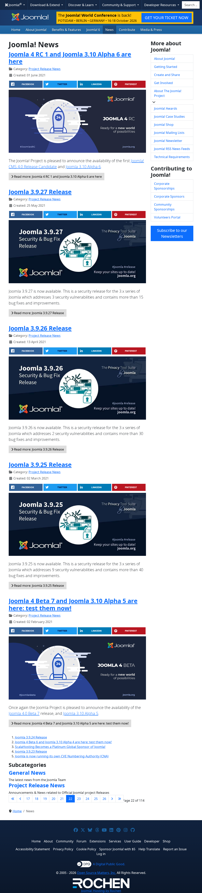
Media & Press (151, 30)
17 (28, 799)
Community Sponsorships (164, 206)
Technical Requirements (172, 157)
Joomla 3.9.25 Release (40, 464)
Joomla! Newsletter (168, 141)
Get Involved (163, 83)
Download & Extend (45, 5)
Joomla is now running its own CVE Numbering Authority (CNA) (61, 756)
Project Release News (45, 69)
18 (36, 799)
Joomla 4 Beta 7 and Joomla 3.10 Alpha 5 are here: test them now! (73, 604)
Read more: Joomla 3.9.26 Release (38, 449)
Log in (101, 854)
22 (70, 799)
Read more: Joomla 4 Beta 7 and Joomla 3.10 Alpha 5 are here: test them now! (71, 723)
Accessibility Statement (33, 849)
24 (87, 799)
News (109, 30)
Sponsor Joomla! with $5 (117, 849)
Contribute (127, 30)
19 (45, 799)
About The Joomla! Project (167, 93)
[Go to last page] (119, 798)
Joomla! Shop (164, 124)
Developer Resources (160, 5)
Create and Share (167, 75)
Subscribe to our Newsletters (172, 233)
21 (62, 799)
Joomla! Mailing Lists (169, 132)
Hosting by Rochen (101, 890)
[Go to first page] (13, 798)
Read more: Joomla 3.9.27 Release (38, 313)
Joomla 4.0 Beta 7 (24, 713)
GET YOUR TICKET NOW (166, 17)
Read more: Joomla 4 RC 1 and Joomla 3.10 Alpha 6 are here (57, 176)
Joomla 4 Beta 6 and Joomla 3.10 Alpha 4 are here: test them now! (63, 742)
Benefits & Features (66, 30)
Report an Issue (175, 849)
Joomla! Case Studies (169, 116)
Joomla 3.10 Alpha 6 (83, 166)
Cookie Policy (86, 849)
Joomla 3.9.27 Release (40, 192)
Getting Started (165, 67)
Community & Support (119, 5)
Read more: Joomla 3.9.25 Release (38, 585)
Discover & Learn (81, 5)
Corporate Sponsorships (164, 186)
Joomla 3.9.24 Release (31, 737)
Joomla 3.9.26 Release (40, 328)
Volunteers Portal (167, 217)
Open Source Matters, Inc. (96, 873)
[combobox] (191, 5)
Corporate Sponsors (169, 196)
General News (27, 772)
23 (79, 799)
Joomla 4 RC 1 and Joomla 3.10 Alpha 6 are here (70, 58)
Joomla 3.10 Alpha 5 (80, 713)
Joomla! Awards (165, 108)
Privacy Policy (63, 849)
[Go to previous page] (20, 798)
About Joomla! (36, 30)
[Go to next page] (112, 798)
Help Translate (149, 849)
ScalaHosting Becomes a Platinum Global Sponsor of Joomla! (60, 747)
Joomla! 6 (93, 30)
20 (53, 799)
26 (104, 799)
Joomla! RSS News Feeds (172, 149)
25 (96, 799)
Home (15, 30)
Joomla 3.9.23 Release (31, 751)
